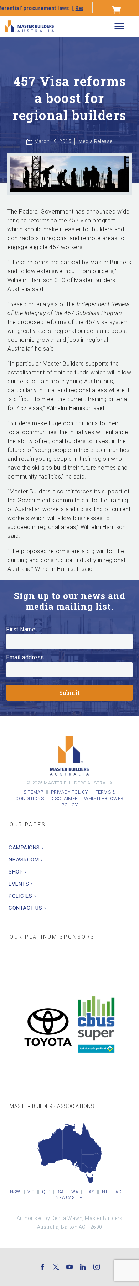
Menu (119, 26)
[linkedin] (83, 1267)
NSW (15, 1191)
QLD (46, 1191)
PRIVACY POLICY (69, 792)
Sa (61, 1191)
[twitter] (56, 1267)
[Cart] (116, 9)
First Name (20, 629)
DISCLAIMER (65, 798)
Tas (90, 1191)
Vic (31, 1191)
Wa (74, 1191)
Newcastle (69, 1197)
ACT (119, 1191)
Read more (69, 8)
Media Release (95, 141)
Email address (25, 657)
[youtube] (69, 1267)
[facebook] (42, 1267)
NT (105, 1191)
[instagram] (96, 1267)
